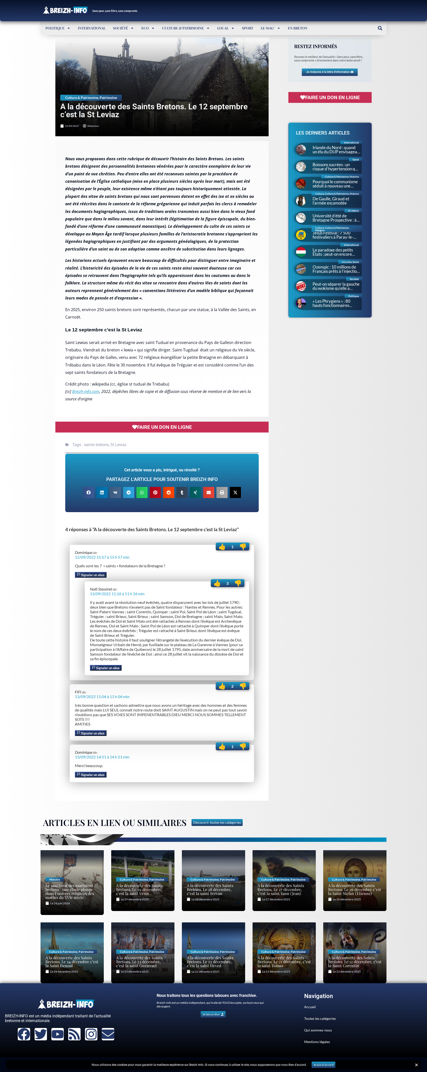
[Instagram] (91, 1034)
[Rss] (74, 1034)
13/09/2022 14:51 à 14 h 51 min (102, 756)
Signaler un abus (92, 575)
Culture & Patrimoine (183, 28)
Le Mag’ (268, 28)
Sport (247, 28)
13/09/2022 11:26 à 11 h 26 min (117, 593)
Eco (145, 28)
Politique (54, 28)
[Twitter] (41, 1034)
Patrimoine (108, 97)
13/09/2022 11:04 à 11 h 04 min (102, 696)
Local (223, 28)
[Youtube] (57, 1034)
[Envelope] (108, 1034)
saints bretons (96, 444)
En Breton (297, 28)
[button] (380, 28)
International (92, 28)
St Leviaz (118, 444)
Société (120, 28)
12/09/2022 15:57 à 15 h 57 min (102, 557)
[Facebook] (24, 1034)
